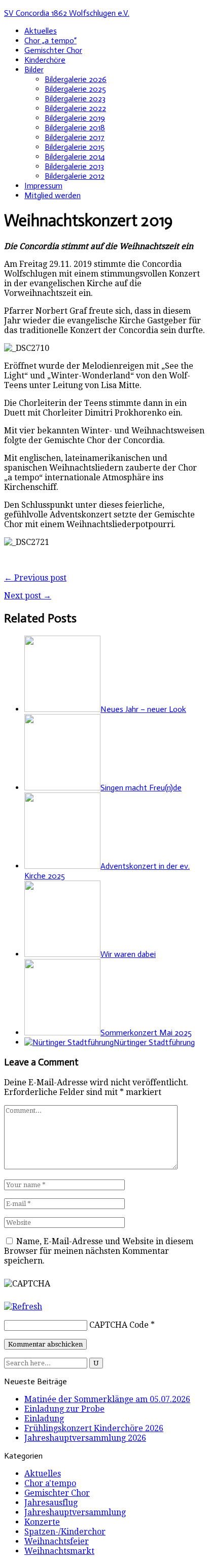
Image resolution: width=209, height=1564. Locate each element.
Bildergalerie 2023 (75, 98)
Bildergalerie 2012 (74, 176)
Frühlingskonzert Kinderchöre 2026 (93, 1428)
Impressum (43, 185)
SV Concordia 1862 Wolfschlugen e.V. (66, 13)
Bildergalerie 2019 (75, 118)
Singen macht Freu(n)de (141, 787)
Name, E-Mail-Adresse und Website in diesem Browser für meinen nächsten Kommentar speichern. (98, 1251)
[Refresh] (23, 1306)
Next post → (27, 595)
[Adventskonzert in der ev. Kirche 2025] (62, 866)
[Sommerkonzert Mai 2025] (62, 1032)
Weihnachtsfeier (56, 1541)
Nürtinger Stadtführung (154, 1042)
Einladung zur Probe (64, 1409)
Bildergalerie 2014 (75, 156)
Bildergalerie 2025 (75, 89)
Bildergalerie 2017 (74, 137)
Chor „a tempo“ (50, 40)
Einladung (44, 1418)
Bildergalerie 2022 (75, 108)
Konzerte (42, 1522)
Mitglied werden (52, 195)
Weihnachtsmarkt (59, 1551)
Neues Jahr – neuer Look (143, 709)
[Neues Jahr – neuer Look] (62, 709)
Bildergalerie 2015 (74, 147)
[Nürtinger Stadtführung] (69, 1042)
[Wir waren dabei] (62, 954)
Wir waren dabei (128, 954)
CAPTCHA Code (119, 1325)
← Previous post (35, 578)
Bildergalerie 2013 (74, 166)
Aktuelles (40, 31)
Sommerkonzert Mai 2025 (146, 1032)
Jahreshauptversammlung (75, 1512)
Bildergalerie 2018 (75, 127)
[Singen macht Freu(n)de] (62, 787)
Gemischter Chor (53, 50)
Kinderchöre (44, 60)
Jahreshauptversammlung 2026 (85, 1438)
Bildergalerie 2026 (76, 79)
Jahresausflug (51, 1502)
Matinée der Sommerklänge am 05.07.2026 (107, 1399)
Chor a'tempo (50, 1483)
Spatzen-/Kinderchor (65, 1531)
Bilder (34, 69)
